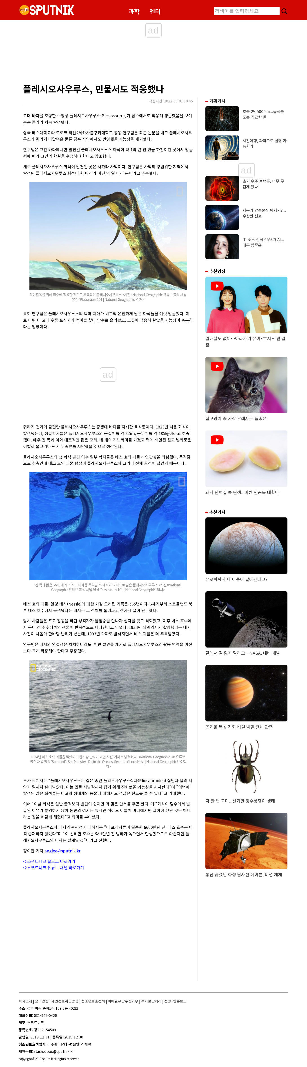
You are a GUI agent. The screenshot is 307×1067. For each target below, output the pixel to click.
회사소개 (25, 1001)
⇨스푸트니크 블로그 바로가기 (49, 861)
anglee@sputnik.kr (62, 851)
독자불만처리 (151, 1001)
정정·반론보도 (175, 1001)
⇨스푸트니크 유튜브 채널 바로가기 (53, 867)
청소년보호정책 (93, 1001)
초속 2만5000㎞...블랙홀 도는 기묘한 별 (263, 114)
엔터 (155, 11)
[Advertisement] (111, 62)
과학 (134, 11)
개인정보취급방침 (64, 1001)
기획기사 (216, 101)
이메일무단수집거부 (123, 1001)
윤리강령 (42, 1001)
